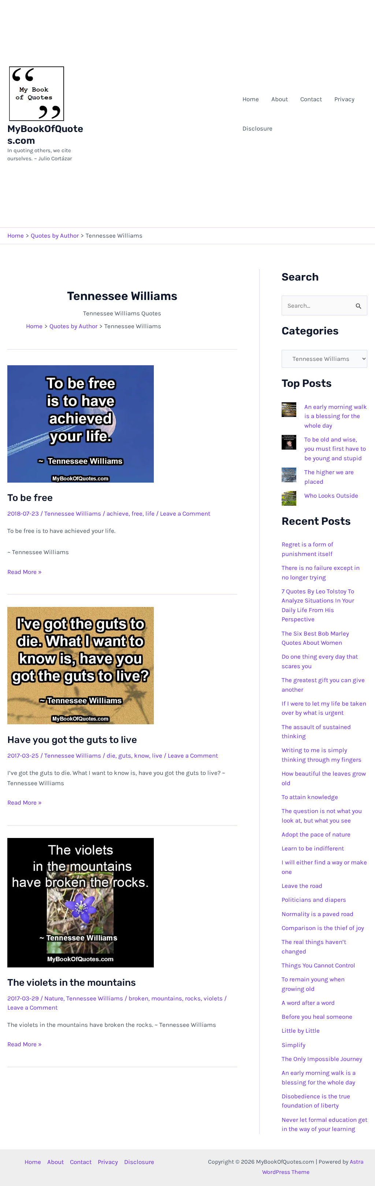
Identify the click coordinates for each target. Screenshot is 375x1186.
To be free (30, 498)
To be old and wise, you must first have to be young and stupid (335, 449)
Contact (311, 99)
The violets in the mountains (71, 982)
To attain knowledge (310, 797)
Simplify (293, 1044)
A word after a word (308, 1002)
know (141, 755)
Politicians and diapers (314, 899)
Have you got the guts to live (72, 740)
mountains (166, 998)
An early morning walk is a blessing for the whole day (335, 416)
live (157, 755)
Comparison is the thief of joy (323, 927)
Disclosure (257, 128)
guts (124, 755)
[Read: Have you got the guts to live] (80, 665)
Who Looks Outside (331, 495)
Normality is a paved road (317, 914)
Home (250, 99)
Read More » (24, 572)
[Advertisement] (161, 114)
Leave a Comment (185, 513)
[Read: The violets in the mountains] (80, 901)
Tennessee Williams (72, 513)
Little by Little (301, 1030)
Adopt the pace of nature (316, 834)
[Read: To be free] (80, 423)
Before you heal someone (317, 1016)
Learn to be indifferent (313, 848)
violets (213, 998)
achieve (118, 513)
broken (138, 998)
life (150, 513)
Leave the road (302, 885)
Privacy (344, 99)
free (136, 513)
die (111, 755)
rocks (193, 998)
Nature (53, 998)
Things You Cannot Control (318, 965)
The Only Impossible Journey (322, 1058)
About (279, 99)
